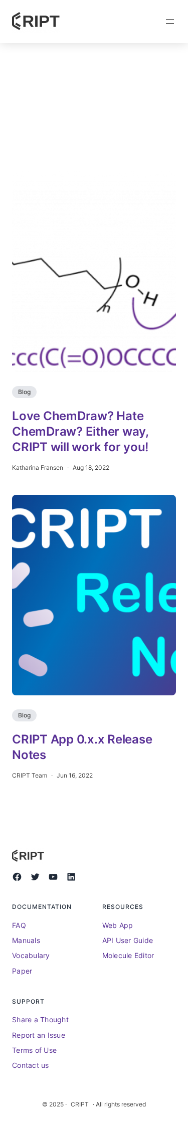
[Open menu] (170, 22)
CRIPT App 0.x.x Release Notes (82, 747)
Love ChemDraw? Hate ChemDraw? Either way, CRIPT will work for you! (80, 431)
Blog (24, 392)
